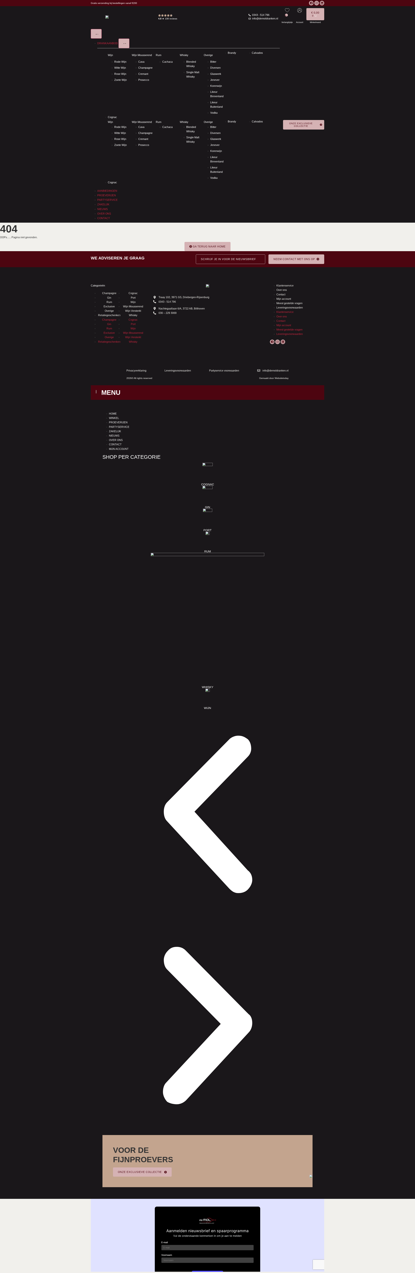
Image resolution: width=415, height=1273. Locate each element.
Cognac (112, 117)
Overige (208, 55)
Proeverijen (118, 422)
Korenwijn (216, 86)
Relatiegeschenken (109, 315)
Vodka (214, 112)
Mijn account (283, 298)
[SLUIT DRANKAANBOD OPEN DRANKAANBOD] (124, 43)
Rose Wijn (120, 74)
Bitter (213, 61)
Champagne (145, 67)
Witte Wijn (120, 67)
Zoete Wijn (120, 80)
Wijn (110, 55)
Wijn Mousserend (142, 55)
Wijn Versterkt (133, 310)
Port (133, 297)
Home (113, 413)
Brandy (232, 52)
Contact (280, 294)
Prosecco (143, 80)
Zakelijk (115, 431)
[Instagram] (316, 3)
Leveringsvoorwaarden (289, 307)
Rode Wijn (120, 61)
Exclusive (109, 306)
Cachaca (167, 61)
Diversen (215, 67)
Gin (109, 297)
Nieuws (114, 435)
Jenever (214, 80)
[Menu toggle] (96, 34)
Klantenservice (285, 285)
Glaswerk (215, 74)
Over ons (281, 290)
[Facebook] (311, 3)
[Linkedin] (322, 3)
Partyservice (119, 427)
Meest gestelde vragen (289, 303)
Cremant (143, 74)
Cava (141, 61)
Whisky (184, 55)
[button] (207, 815)
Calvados (257, 52)
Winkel (114, 418)
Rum (158, 55)
